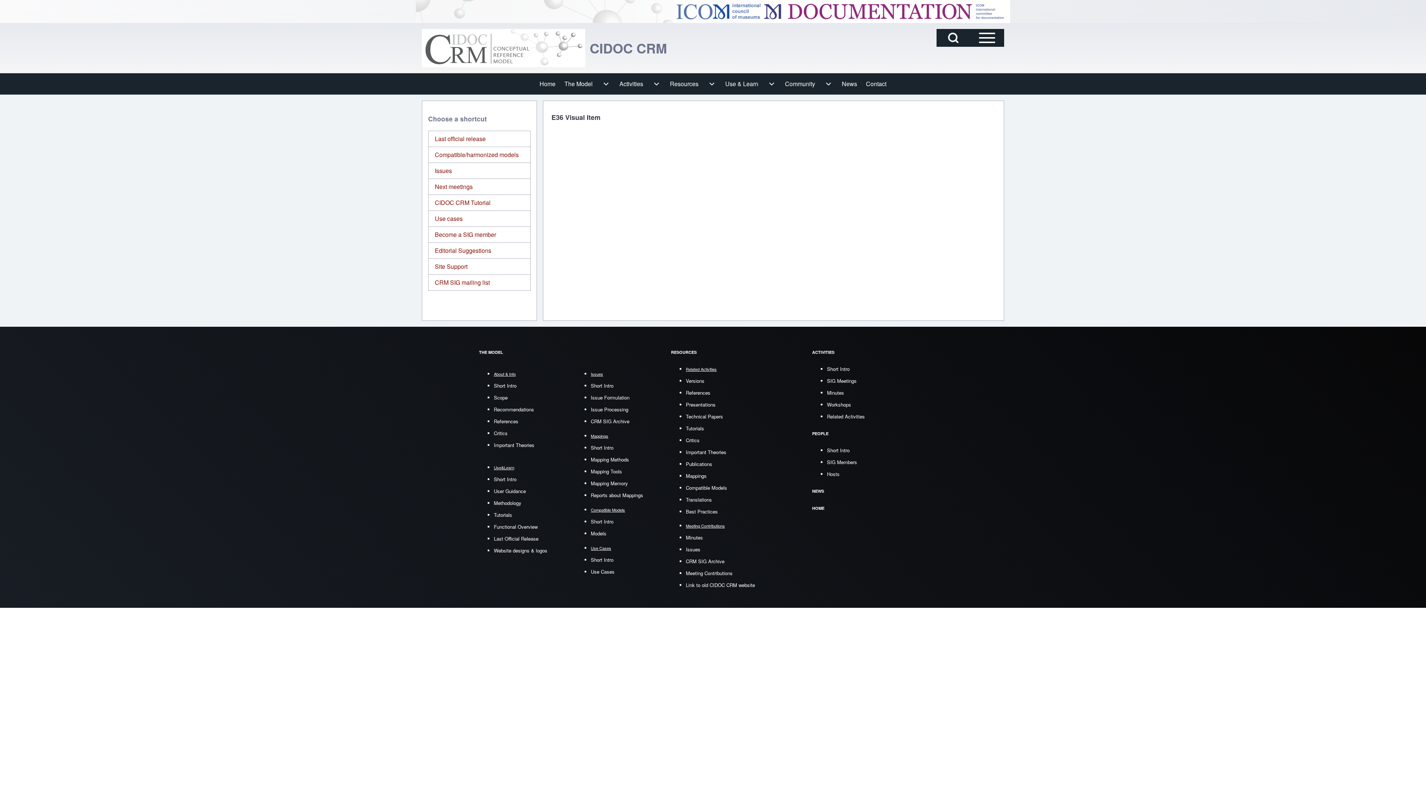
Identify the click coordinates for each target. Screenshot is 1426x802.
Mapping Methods (610, 459)
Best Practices (702, 511)
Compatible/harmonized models (477, 154)
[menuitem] (547, 84)
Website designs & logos (520, 550)
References (506, 421)
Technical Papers (704, 416)
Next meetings (454, 186)
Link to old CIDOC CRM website (720, 585)
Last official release (460, 138)
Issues (443, 170)
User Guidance (510, 491)
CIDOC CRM (628, 48)
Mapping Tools (606, 471)
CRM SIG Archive (610, 421)
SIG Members (842, 462)
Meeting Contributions (709, 573)
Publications (699, 463)
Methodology (507, 502)
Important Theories (514, 445)
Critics (501, 433)
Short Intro (505, 385)
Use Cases (603, 571)
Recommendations (514, 409)
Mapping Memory (609, 483)
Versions (695, 380)
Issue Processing (609, 409)
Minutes (694, 537)
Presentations (701, 404)
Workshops (839, 404)
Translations (699, 499)
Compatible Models (706, 487)
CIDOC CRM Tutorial (463, 202)
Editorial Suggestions (463, 250)
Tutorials (503, 514)
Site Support (451, 266)
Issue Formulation (610, 397)
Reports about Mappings (617, 495)
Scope (501, 397)
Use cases (449, 218)
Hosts (833, 473)
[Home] (503, 48)
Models (598, 533)
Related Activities (846, 416)
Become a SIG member (465, 234)
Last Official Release (516, 538)
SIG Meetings (842, 380)
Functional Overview (516, 526)
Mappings (696, 475)
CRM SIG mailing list (462, 282)
